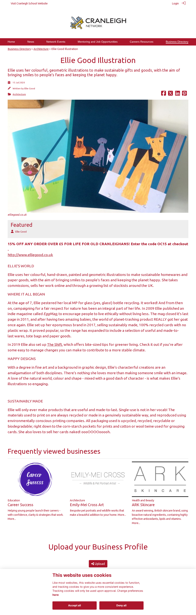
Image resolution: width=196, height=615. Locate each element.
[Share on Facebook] (163, 94)
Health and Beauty (143, 500)
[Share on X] (170, 94)
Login (175, 3)
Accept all (74, 605)
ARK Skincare (143, 504)
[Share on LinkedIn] (177, 94)
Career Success (20, 504)
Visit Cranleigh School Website (29, 3)
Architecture (41, 48)
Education (14, 500)
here (55, 594)
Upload (99, 563)
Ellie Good (29, 88)
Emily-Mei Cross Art (87, 504)
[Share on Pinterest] (184, 94)
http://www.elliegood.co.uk (30, 255)
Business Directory (19, 48)
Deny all (121, 605)
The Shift (54, 344)
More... (12, 518)
